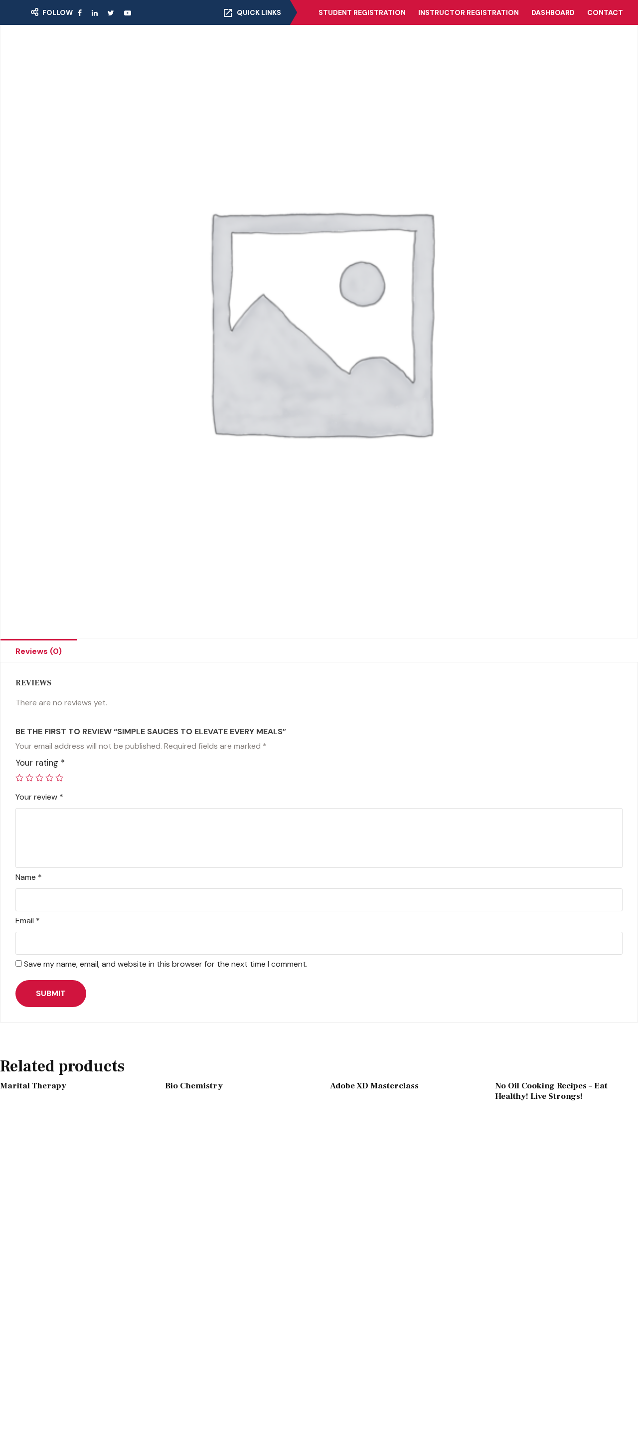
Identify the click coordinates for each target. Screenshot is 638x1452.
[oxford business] (319, 51)
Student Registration (362, 12)
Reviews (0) (38, 651)
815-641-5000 (504, 1315)
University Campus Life (386, 1264)
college (206, 1264)
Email (27, 920)
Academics (213, 1401)
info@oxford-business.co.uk (530, 1335)
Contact (605, 12)
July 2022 (60, 1441)
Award (204, 1421)
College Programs (377, 1324)
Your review (39, 797)
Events (107, 51)
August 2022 (66, 1421)
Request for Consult (87, 1348)
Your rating (40, 762)
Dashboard (553, 12)
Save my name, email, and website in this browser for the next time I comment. (166, 964)
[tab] (38, 650)
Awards (206, 1441)
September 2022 (76, 1401)
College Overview (376, 1304)
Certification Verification (443, 51)
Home (59, 51)
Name (28, 877)
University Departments (388, 1284)
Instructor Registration (468, 12)
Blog (526, 51)
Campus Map (69, 1327)
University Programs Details (395, 1344)
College (250, 51)
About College (173, 51)
